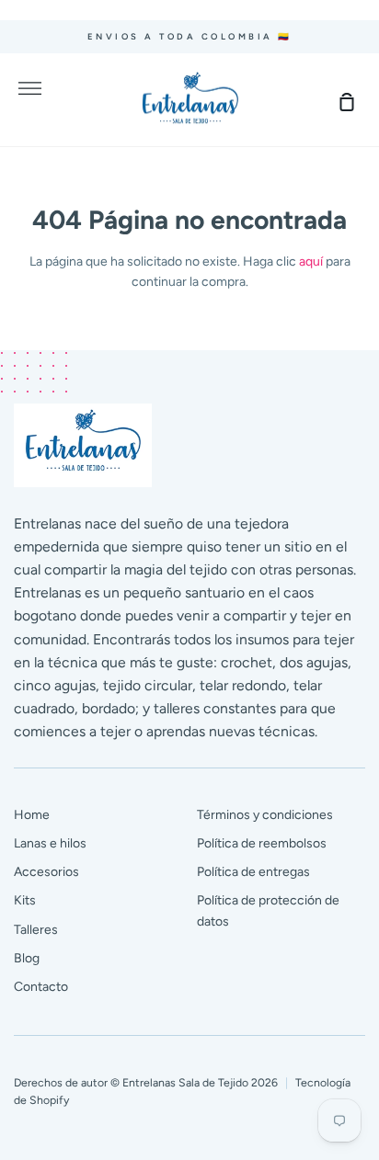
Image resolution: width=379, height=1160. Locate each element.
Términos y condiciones (265, 815)
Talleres (36, 930)
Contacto (41, 987)
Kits (25, 900)
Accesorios (46, 872)
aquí (311, 261)
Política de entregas (253, 872)
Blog (27, 958)
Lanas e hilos (50, 843)
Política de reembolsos (262, 843)
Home (32, 815)
